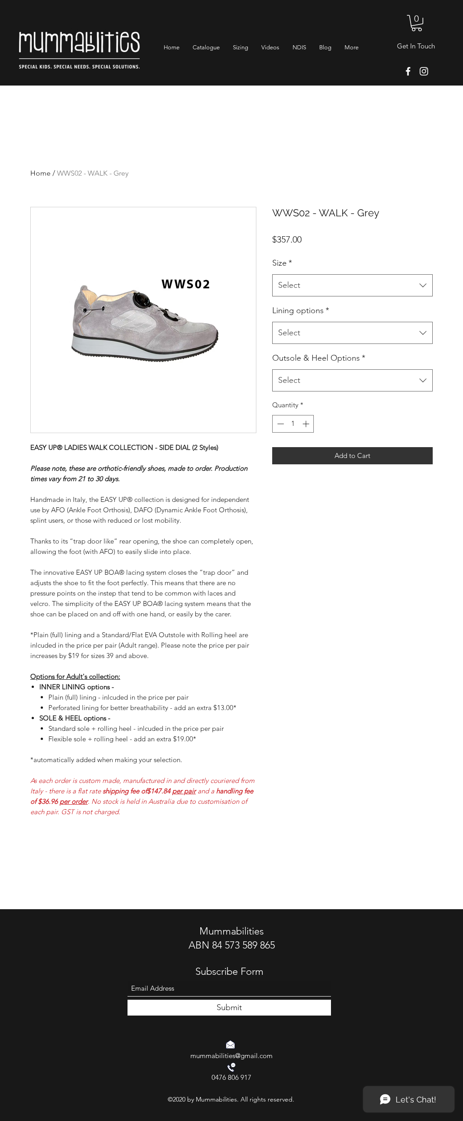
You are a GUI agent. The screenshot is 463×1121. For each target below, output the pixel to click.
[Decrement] (280, 423)
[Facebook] (408, 71)
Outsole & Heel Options (318, 358)
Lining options (300, 310)
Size (282, 263)
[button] (416, 23)
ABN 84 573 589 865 (232, 945)
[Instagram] (424, 71)
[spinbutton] (293, 423)
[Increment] (307, 423)
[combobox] (352, 285)
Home (40, 173)
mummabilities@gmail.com (231, 1055)
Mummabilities (231, 931)
